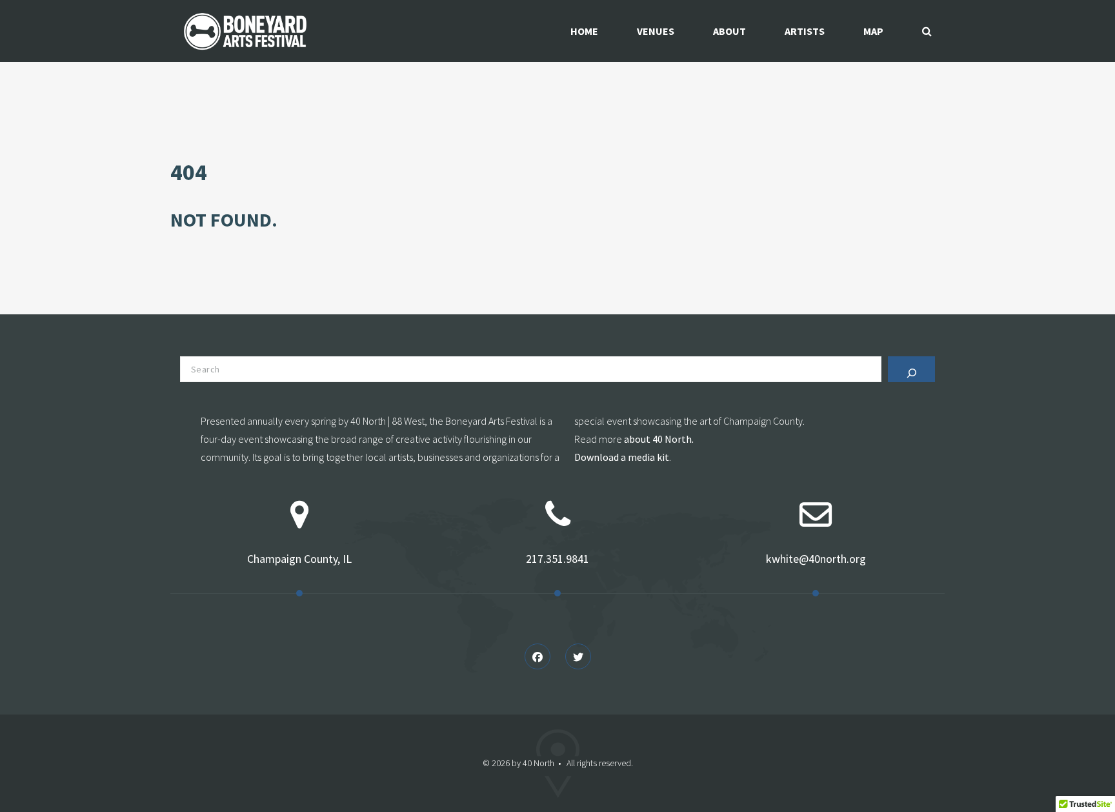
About (729, 31)
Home (584, 31)
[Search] (911, 369)
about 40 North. (659, 438)
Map (873, 31)
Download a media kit (621, 457)
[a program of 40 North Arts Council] (246, 31)
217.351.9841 (557, 558)
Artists (805, 31)
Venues (655, 31)
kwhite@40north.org (816, 558)
